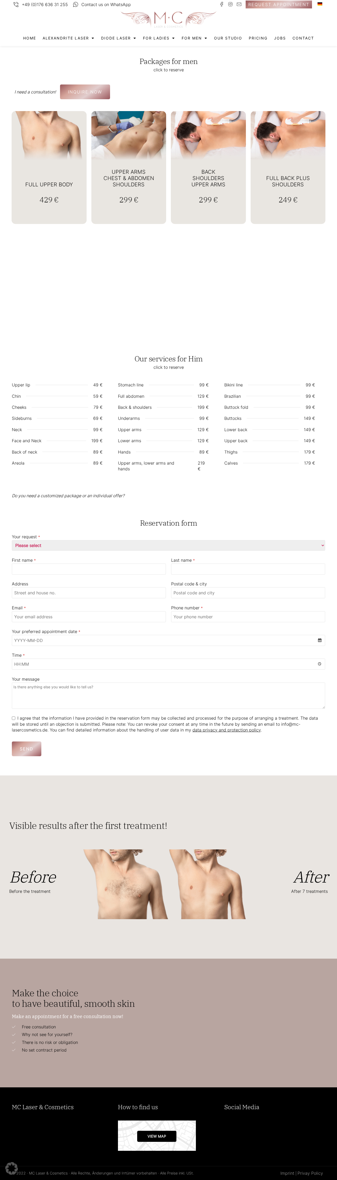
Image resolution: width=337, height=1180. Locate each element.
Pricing (258, 38)
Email (19, 608)
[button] (11, 1168)
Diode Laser (116, 38)
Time (18, 655)
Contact (303, 38)
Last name (183, 560)
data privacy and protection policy (226, 730)
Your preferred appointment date (46, 631)
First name (24, 560)
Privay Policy (310, 1173)
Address (20, 584)
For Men (192, 38)
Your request (26, 537)
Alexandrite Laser (66, 38)
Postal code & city (189, 584)
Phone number (187, 608)
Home (29, 38)
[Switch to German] (320, 4)
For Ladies (156, 38)
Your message (25, 679)
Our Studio (228, 38)
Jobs (280, 38)
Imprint (287, 1173)
